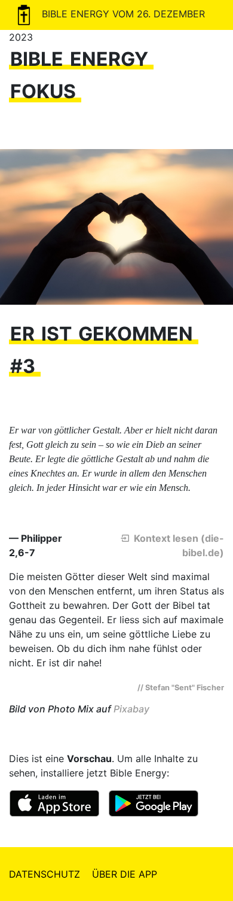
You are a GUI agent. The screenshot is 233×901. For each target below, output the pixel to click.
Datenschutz (44, 874)
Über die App (124, 874)
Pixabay (131, 709)
